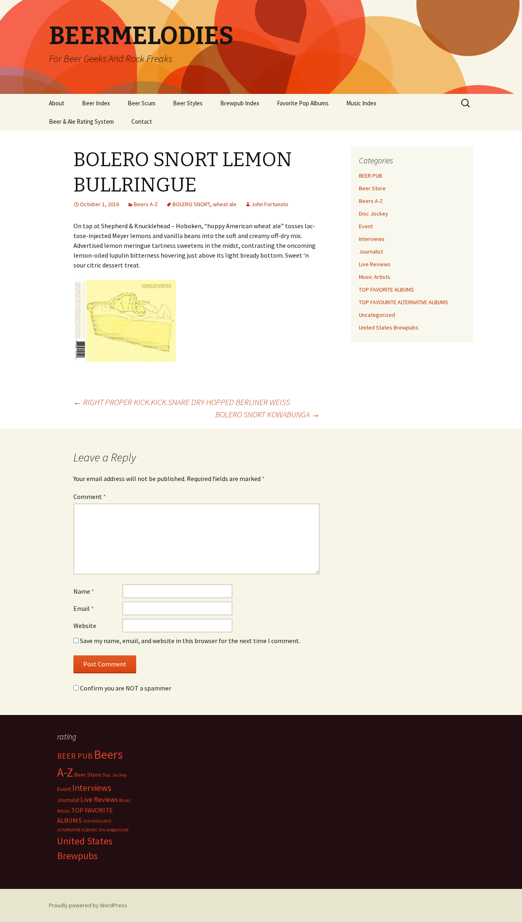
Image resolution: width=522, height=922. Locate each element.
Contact (141, 121)
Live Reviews (375, 264)
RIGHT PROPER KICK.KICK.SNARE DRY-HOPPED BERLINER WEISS (181, 402)
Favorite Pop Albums (303, 103)
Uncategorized (377, 314)
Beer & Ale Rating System (81, 121)
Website (84, 625)
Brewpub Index (239, 103)
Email (83, 608)
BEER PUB (370, 175)
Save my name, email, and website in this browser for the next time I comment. (190, 641)
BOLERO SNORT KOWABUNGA (267, 414)
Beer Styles (188, 103)
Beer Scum (141, 103)
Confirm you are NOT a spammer (125, 688)
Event (366, 226)
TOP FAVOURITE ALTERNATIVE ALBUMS (403, 302)
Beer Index (96, 103)
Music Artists (374, 277)
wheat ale (225, 204)
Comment (89, 496)
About (56, 103)
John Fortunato (269, 204)
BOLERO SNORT (191, 204)
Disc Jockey (373, 213)
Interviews (372, 239)
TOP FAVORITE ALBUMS (386, 289)
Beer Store (372, 188)
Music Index (361, 103)
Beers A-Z (146, 204)
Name (83, 591)
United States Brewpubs (388, 327)
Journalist (371, 251)
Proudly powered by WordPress (88, 905)
